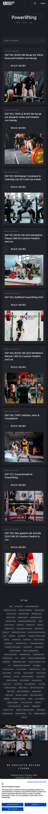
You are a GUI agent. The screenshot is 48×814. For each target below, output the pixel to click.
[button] (43, 3)
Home (18, 23)
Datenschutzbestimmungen (36, 782)
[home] (9, 3)
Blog (25, 23)
